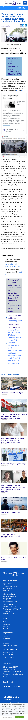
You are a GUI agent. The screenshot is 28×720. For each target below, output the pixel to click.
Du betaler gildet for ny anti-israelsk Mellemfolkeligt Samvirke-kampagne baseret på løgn (14, 416)
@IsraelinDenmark (11, 264)
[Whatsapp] (17, 687)
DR (22, 91)
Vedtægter (6, 643)
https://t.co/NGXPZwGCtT (13, 266)
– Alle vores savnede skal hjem (12, 393)
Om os (5, 640)
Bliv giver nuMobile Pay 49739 (21, 8)
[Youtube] (9, 687)
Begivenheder (6, 629)
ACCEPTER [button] (19, 717)
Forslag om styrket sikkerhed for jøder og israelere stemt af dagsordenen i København (12, 440)
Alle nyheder (6, 624)
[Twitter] (7, 687)
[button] (23, 25)
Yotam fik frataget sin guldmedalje (13, 464)
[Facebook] (4, 687)
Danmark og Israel (15, 321)
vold (17, 363)
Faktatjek (5, 626)
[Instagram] (12, 687)
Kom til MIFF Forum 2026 (10, 513)
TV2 (17, 91)
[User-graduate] (4, 689)
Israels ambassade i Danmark (14, 340)
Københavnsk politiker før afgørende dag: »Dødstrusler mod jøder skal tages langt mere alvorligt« (13, 488)
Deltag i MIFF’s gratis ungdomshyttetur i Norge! (10, 535)
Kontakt (5, 636)
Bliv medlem (6, 638)
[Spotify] (19, 687)
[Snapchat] (21, 687)
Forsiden (5, 622)
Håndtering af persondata (10, 645)
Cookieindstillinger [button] (8, 717)
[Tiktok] (14, 687)
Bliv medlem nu (7, 7)
